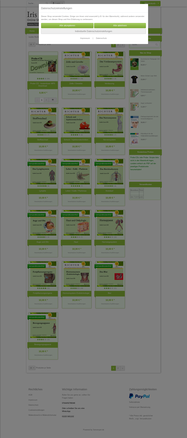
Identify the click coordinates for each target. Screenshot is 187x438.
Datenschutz (101, 38)
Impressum (85, 38)
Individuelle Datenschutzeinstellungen (93, 31)
